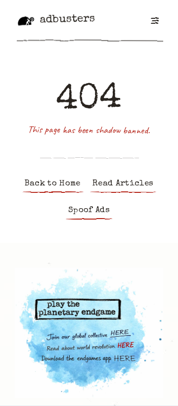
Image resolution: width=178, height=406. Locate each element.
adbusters (67, 20)
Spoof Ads (89, 210)
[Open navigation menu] (154, 20)
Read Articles (122, 184)
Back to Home (53, 184)
